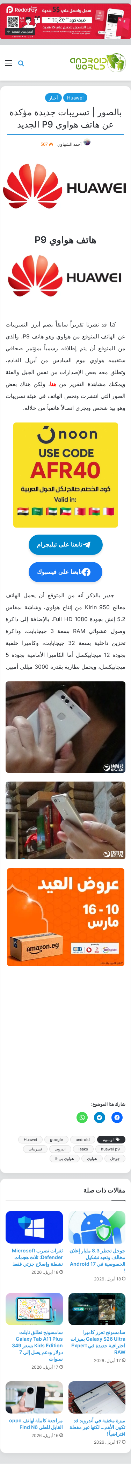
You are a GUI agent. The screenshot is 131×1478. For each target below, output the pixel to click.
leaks (83, 1149)
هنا (53, 383)
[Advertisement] (65, 1033)
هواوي (92, 1158)
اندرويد (60, 1149)
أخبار (53, 98)
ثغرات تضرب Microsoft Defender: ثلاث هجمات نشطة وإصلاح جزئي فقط (37, 1257)
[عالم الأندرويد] (98, 62)
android (83, 1139)
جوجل (115, 1158)
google (56, 1139)
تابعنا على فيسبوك (59, 572)
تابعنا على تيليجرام (59, 544)
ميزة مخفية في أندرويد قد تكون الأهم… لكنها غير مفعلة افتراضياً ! (97, 1427)
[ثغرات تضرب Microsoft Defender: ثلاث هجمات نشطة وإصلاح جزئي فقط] (34, 1227)
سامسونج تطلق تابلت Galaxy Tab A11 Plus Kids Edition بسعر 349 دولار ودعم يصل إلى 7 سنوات (37, 1345)
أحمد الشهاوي (69, 144)
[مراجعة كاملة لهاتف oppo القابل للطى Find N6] (34, 1397)
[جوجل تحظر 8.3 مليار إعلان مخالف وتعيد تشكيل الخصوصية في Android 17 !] (97, 1227)
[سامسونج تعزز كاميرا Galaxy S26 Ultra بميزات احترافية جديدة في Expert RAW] (97, 1309)
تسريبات (35, 1149)
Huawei (75, 98)
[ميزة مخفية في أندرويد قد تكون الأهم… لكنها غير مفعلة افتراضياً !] (97, 1397)
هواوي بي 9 (64, 1158)
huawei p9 (110, 1149)
